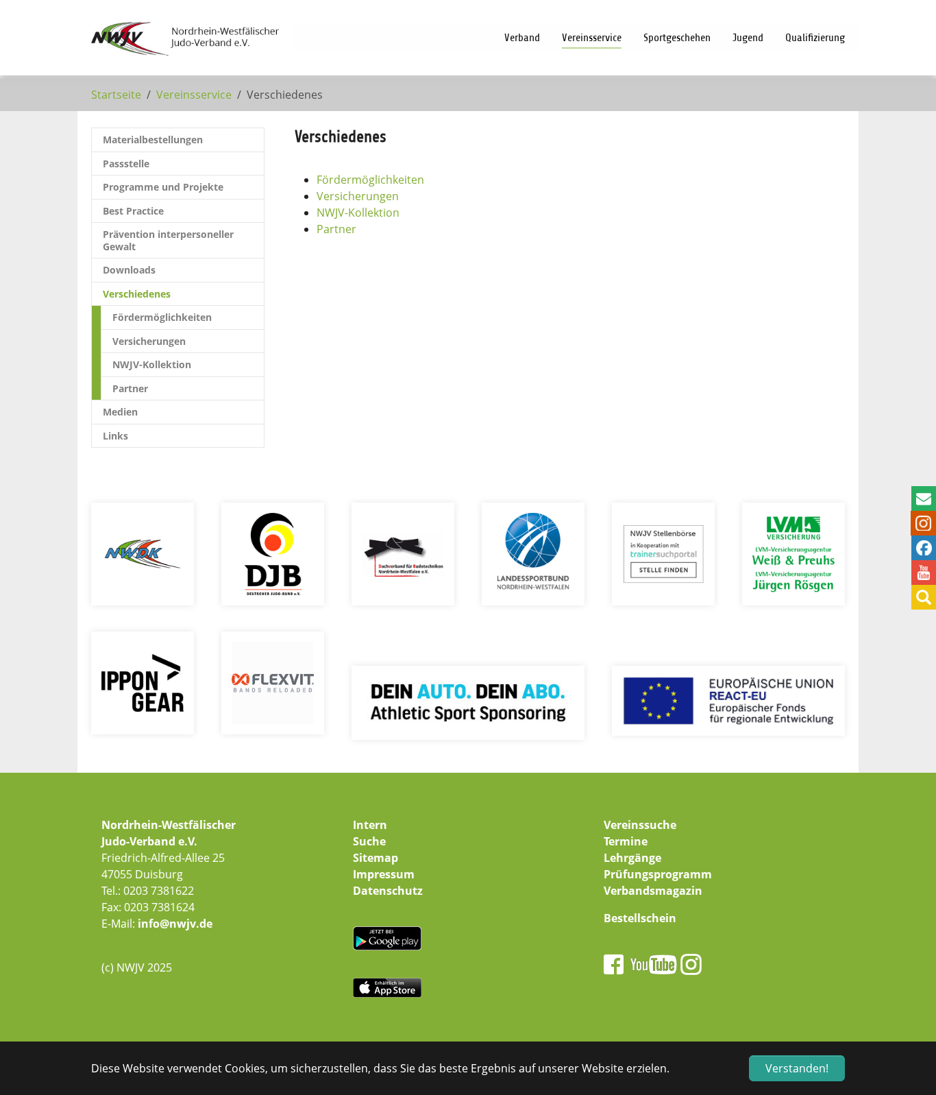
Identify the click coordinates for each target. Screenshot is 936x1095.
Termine (626, 841)
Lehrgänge (632, 857)
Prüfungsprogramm (658, 874)
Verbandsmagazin (653, 890)
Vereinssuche (640, 824)
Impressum (384, 874)
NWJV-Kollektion (358, 212)
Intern (370, 824)
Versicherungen (358, 196)
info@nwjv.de (175, 923)
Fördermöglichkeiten (370, 179)
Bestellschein (640, 918)
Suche (369, 841)
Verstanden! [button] (796, 1068)
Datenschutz (388, 890)
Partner (336, 229)
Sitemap (375, 857)
